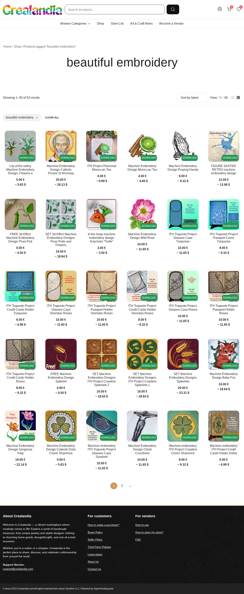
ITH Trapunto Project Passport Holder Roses (224, 309)
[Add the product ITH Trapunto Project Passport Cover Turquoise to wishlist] (236, 205)
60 (226, 97)
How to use (142, 524)
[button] (232, 97)
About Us (93, 561)
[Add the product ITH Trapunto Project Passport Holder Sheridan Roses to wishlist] (114, 276)
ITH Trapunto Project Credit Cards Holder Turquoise (20, 309)
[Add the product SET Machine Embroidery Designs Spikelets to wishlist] (195, 345)
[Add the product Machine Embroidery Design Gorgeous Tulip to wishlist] (32, 416)
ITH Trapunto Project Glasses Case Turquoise (183, 238)
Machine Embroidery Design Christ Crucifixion (142, 449)
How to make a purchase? (103, 524)
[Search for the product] (173, 9)
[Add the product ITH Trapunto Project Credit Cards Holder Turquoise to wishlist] (32, 276)
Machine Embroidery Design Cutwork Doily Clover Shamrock (61, 449)
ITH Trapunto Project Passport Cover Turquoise (224, 238)
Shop (100, 23)
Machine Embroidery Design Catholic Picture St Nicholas (61, 169)
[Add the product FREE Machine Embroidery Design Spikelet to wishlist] (73, 345)
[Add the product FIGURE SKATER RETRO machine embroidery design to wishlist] (236, 137)
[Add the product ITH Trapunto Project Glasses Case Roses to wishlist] (195, 276)
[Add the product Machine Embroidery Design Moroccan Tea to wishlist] (154, 137)
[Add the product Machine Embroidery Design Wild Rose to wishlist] (154, 205)
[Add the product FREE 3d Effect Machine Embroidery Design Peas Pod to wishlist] (32, 205)
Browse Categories (73, 23)
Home (7, 46)
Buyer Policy (95, 532)
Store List (117, 23)
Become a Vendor (171, 23)
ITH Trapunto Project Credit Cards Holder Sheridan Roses (142, 309)
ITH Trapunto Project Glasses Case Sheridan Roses (61, 309)
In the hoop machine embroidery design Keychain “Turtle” (101, 238)
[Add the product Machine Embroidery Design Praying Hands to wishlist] (195, 137)
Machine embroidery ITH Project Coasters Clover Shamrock (183, 449)
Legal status (95, 554)
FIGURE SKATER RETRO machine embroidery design (223, 169)
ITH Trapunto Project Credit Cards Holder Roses (20, 377)
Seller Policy (95, 539)
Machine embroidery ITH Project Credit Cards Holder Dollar (224, 449)
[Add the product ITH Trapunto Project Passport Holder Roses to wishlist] (236, 276)
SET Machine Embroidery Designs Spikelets (183, 377)
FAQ (138, 539)
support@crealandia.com (18, 568)
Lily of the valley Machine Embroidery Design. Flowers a (20, 169)
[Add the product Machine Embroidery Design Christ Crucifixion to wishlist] (154, 416)
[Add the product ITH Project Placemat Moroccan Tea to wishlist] (114, 137)
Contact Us (94, 569)
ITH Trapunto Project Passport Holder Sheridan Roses (102, 309)
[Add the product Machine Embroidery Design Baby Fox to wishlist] (236, 345)
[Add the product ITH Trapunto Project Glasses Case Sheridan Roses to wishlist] (73, 276)
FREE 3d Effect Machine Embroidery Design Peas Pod (20, 238)
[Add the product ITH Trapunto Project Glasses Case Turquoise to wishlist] (195, 205)
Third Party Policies (99, 546)
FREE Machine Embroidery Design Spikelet (61, 377)
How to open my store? (149, 532)
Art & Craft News (141, 23)
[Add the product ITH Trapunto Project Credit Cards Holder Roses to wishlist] (32, 345)
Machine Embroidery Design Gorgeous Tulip (20, 449)
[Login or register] (219, 10)
